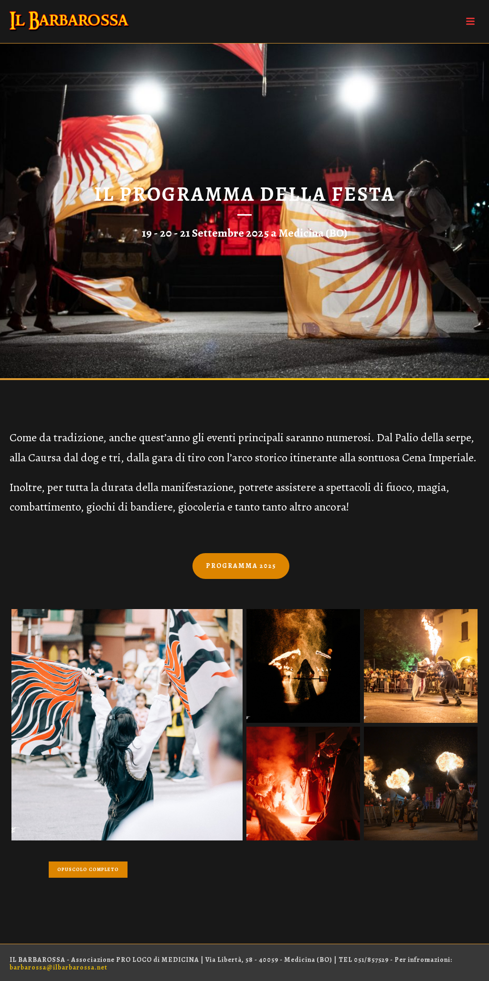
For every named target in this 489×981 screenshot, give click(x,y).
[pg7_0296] (421, 783)
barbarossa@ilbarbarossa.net (58, 967)
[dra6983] (303, 666)
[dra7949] (127, 724)
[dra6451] (303, 783)
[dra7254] (421, 666)
